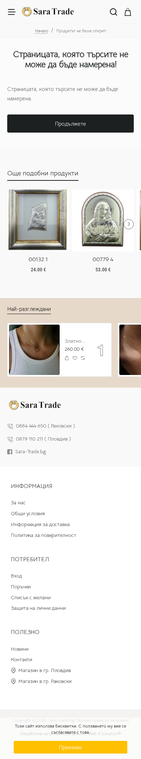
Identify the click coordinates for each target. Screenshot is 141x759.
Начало (41, 30)
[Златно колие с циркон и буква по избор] (34, 350)
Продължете (70, 123)
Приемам (70, 747)
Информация (31, 486)
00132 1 (38, 259)
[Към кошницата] (128, 11)
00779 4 (103, 259)
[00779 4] (103, 220)
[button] (67, 358)
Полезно (25, 632)
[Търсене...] (113, 11)
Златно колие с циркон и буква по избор (76, 341)
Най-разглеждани (29, 308)
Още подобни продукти (42, 173)
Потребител (30, 559)
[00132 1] (38, 220)
